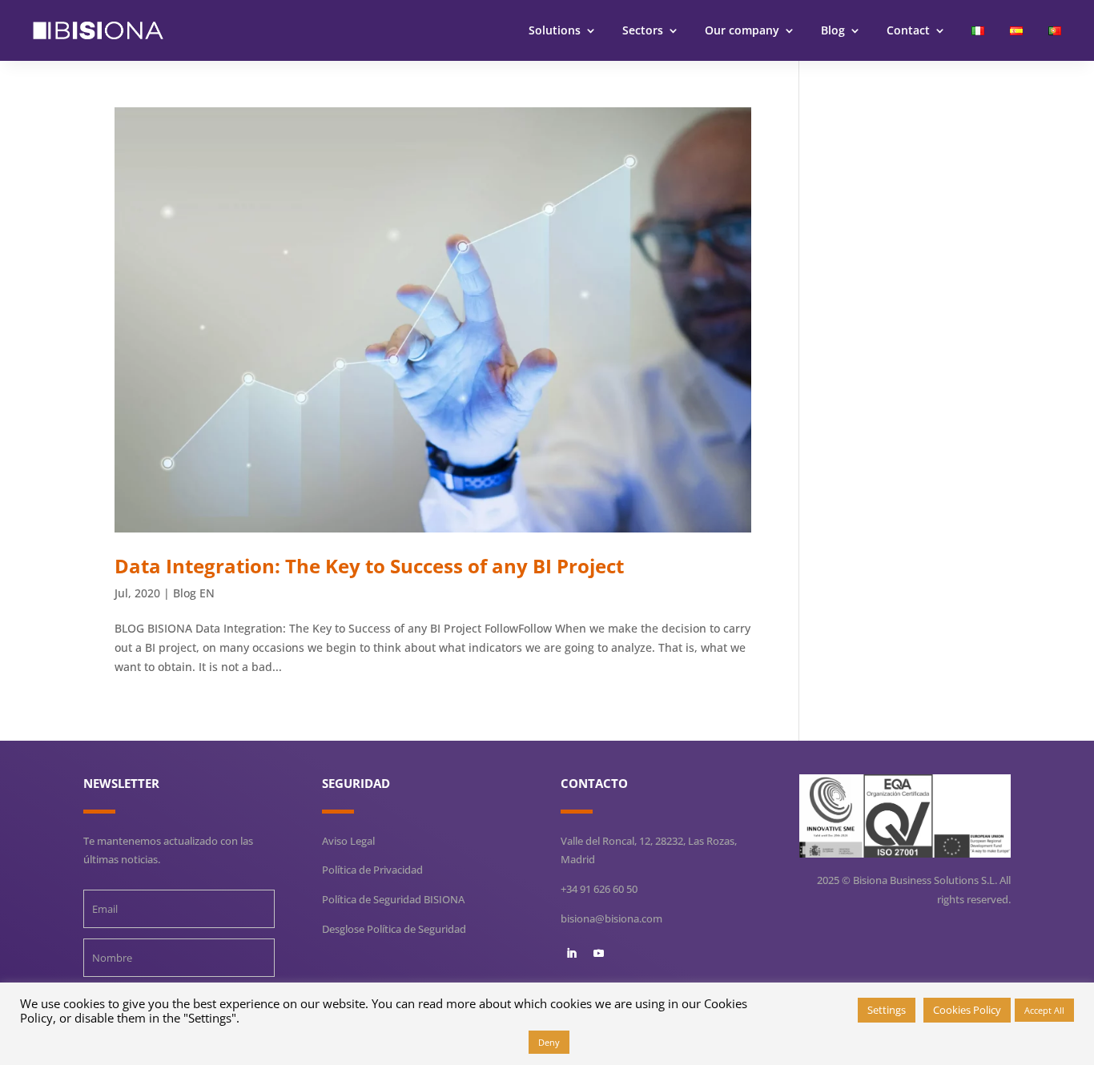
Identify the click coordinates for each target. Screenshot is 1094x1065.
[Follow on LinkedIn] (571, 953)
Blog (833, 30)
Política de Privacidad (372, 869)
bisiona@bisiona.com (611, 918)
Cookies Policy (967, 1010)
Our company (742, 30)
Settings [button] (886, 1010)
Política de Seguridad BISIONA (393, 899)
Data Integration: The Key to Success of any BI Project (369, 566)
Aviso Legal (348, 841)
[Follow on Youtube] (598, 953)
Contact (908, 30)
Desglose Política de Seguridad (394, 929)
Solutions (555, 30)
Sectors (642, 30)
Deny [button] (549, 1042)
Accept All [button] (1044, 1010)
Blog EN (194, 593)
